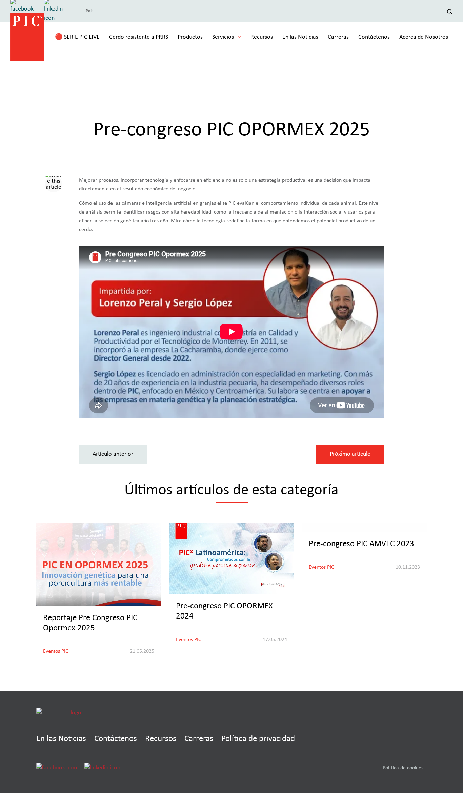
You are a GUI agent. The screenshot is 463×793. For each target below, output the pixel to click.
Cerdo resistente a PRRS (138, 37)
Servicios (223, 37)
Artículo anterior (113, 454)
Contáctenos (374, 37)
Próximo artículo (350, 454)
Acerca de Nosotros (423, 37)
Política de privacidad (258, 738)
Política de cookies (403, 767)
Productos (190, 37)
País (89, 10)
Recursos (261, 37)
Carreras (338, 37)
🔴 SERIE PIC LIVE (77, 37)
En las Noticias (300, 37)
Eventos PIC (55, 651)
